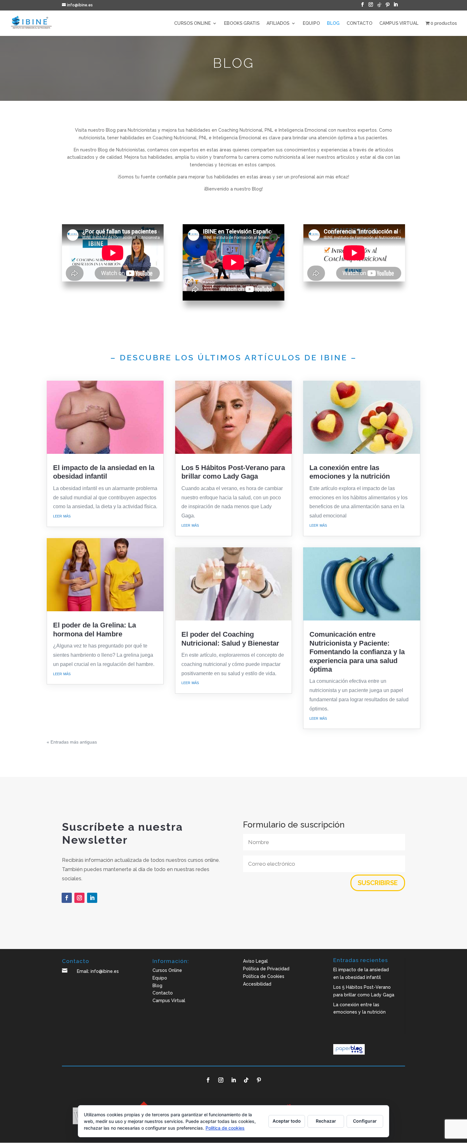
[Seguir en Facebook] (67, 898)
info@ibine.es (105, 971)
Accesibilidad (257, 984)
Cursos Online (167, 970)
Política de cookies (225, 1128)
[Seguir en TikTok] (246, 1080)
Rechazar (326, 1121)
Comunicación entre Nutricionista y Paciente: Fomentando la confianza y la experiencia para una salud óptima (357, 651)
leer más (62, 515)
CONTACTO (359, 23)
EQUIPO (311, 23)
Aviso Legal (255, 961)
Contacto (162, 992)
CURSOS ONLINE (192, 23)
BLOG (333, 23)
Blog (157, 985)
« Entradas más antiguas (72, 742)
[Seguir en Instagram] (79, 898)
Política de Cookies (263, 976)
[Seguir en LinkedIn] (92, 898)
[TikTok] (379, 6)
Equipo (159, 977)
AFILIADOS (278, 23)
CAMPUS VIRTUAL (398, 23)
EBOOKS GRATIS (242, 23)
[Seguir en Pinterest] (259, 1080)
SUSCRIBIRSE (378, 883)
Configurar (365, 1121)
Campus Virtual (168, 1000)
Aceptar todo (287, 1121)
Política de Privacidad (266, 968)
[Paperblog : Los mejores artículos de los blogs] (349, 1053)
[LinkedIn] (395, 6)
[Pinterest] (387, 6)
